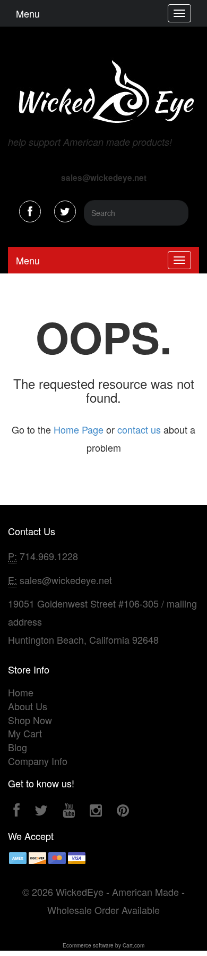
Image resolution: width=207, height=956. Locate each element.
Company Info (37, 761)
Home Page (79, 429)
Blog (17, 747)
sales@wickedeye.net (66, 580)
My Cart (25, 733)
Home (20, 692)
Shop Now (30, 720)
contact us (139, 429)
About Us (27, 706)
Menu (28, 13)
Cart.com (133, 945)
